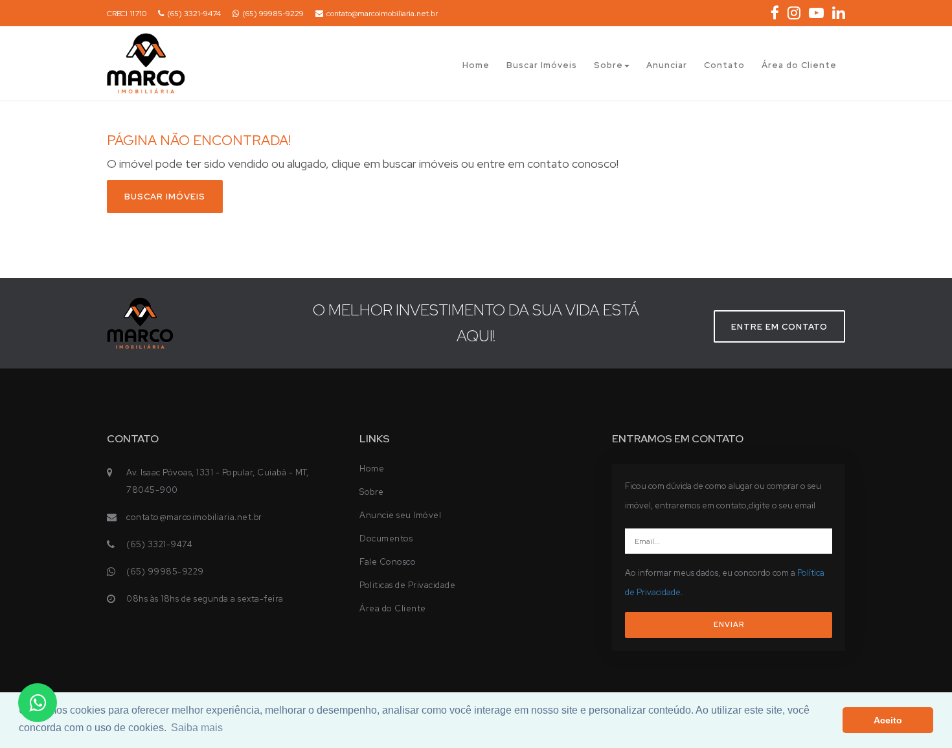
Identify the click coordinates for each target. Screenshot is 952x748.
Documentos (386, 538)
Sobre (608, 65)
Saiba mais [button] (197, 727)
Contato (724, 65)
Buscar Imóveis (541, 65)
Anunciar (666, 65)
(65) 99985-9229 (273, 13)
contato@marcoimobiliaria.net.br (382, 13)
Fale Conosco (387, 561)
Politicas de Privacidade (407, 585)
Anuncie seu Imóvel (400, 515)
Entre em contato (779, 326)
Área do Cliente (799, 65)
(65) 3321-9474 (194, 13)
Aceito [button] (888, 720)
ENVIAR (729, 624)
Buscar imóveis (164, 196)
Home (476, 65)
